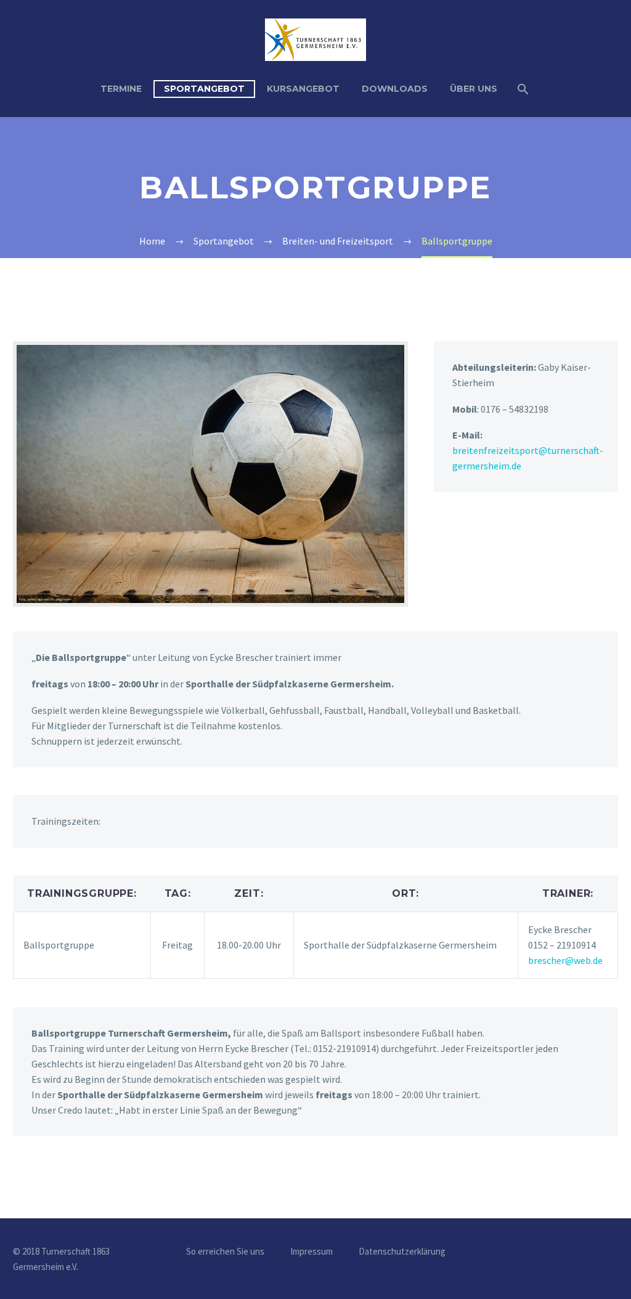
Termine (121, 88)
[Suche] (522, 89)
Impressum (311, 1252)
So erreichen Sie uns (225, 1252)
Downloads (395, 88)
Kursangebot (303, 88)
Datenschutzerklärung (402, 1252)
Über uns (473, 88)
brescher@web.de (565, 960)
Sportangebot (204, 88)
